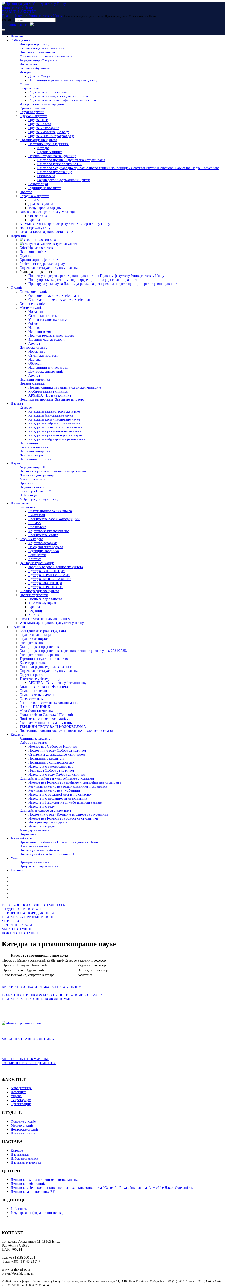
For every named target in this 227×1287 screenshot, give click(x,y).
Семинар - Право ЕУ (35, 491)
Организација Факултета (38, 140)
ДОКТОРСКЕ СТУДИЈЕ (20, 933)
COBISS (34, 523)
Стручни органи (32, 112)
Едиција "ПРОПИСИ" (45, 587)
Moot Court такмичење (36, 710)
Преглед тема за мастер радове (51, 335)
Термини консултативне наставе (44, 659)
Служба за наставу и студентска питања (58, 96)
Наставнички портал (35, 459)
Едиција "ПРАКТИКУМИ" (49, 575)
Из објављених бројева (45, 547)
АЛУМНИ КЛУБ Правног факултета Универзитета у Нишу (65, 224)
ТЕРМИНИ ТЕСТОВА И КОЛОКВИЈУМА (53, 726)
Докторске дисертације (45, 371)
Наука (15, 463)
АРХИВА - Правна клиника (49, 395)
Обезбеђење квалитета (37, 248)
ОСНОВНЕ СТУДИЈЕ (19, 925)
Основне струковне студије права (53, 295)
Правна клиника (49, 152)
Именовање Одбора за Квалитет (52, 746)
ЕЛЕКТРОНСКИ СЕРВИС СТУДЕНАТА (33, 905)
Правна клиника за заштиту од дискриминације (64, 387)
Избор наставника (24, 1158)
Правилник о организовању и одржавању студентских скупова (67, 730)
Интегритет (28, 64)
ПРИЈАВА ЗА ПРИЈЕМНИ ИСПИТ (29, 917)
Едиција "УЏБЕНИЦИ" (46, 571)
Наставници (29, 443)
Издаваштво (20, 503)
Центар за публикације (54, 172)
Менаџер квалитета (34, 830)
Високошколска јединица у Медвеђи (47, 212)
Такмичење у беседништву (40, 679)
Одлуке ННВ (38, 120)
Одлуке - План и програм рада (51, 136)
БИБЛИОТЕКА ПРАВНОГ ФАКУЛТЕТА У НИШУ (41, 987)
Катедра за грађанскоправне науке (54, 423)
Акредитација (21, 1088)
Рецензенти (37, 555)
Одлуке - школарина (43, 128)
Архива (34, 220)
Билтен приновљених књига (50, 511)
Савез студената (32, 698)
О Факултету (20, 40)
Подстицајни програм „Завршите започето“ (53, 399)
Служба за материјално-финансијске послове (62, 100)
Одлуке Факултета (33, 116)
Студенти (18, 627)
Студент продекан (33, 690)
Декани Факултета (42, 76)
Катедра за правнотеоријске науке (54, 411)
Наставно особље (33, 252)
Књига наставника (34, 447)
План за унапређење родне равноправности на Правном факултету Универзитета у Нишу (96, 276)
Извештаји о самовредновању (50, 766)
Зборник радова (31, 539)
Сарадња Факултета (34, 196)
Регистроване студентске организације (49, 702)
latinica (23, 25)
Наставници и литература (48, 367)
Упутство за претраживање (48, 531)
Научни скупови (32, 487)
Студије (25, 256)
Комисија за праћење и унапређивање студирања (57, 778)
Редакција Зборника (43, 551)
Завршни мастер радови (46, 339)
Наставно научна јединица (48, 144)
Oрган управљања (33, 108)
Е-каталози (36, 515)
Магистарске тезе (33, 479)
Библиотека (46, 176)
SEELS (33, 200)
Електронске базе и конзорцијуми (54, 519)
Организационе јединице (39, 260)
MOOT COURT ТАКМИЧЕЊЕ (25, 1059)
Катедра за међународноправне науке (56, 439)
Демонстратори (31, 455)
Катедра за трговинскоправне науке (55, 427)
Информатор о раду (34, 44)
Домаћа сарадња (40, 204)
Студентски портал (34, 639)
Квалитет (18, 734)
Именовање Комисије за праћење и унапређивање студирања (74, 782)
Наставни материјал (35, 379)
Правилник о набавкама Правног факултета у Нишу (59, 842)
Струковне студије (33, 291)
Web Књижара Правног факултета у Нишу (52, 623)
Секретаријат (29, 88)
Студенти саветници (35, 635)
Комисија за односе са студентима (45, 810)
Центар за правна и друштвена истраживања (71, 160)
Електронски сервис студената (43, 631)
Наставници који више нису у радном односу (62, 80)
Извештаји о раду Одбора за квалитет (56, 774)
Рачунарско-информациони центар (63, 180)
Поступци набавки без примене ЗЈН (47, 854)
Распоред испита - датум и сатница (46, 722)
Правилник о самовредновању (51, 762)
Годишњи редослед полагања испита (47, 667)
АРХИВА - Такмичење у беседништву (57, 683)
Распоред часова (32, 643)
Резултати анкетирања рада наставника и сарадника (67, 786)
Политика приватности (37, 52)
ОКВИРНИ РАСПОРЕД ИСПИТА (28, 913)
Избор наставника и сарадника (43, 104)
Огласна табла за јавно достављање (46, 232)
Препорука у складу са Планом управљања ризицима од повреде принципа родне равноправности (103, 284)
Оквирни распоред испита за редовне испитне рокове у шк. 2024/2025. (73, 651)
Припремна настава (34, 862)
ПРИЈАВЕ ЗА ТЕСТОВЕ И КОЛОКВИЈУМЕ (36, 999)
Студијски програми (43, 315)
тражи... (8, 20)
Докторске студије (33, 347)
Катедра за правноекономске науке (54, 431)
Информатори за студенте (47, 822)
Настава (34, 327)
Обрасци (35, 323)
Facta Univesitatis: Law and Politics (45, 619)
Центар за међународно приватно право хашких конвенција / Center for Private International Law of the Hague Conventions (128, 168)
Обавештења (38, 216)
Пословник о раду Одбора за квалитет (57, 750)
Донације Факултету (35, 228)
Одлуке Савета (39, 124)
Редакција (35, 611)
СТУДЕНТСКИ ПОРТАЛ (21, 909)
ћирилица (9, 25)
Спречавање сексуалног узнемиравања (49, 268)
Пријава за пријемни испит (40, 866)
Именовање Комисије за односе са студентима (63, 818)
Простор (26, 192)
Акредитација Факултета (38, 60)
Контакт (34, 559)
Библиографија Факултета (39, 591)
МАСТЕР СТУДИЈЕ (17, 929)
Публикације (29, 495)
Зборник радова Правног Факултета (55, 567)
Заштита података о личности (42, 48)
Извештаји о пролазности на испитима (57, 798)
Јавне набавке (21, 838)
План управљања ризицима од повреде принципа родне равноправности (83, 280)
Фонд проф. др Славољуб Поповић (46, 714)
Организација (21, 1104)
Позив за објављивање (45, 599)
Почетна (17, 36)
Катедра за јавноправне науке (50, 415)
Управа (25, 84)
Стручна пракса (31, 675)
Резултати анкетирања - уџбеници (54, 790)
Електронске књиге (43, 535)
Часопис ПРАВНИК (35, 706)
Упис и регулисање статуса (48, 319)
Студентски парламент (37, 694)
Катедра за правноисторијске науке (55, 435)
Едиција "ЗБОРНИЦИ (45, 583)
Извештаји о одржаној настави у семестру (60, 794)
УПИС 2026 (11, 921)
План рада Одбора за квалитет (51, 770)
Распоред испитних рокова (40, 655)
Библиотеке (37, 527)
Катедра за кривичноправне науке (54, 419)
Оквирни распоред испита (40, 647)
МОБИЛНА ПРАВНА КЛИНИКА (28, 1039)
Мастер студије (31, 307)
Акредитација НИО (34, 467)
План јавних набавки (36, 846)
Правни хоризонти (34, 595)
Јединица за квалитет (44, 188)
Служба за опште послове (47, 92)
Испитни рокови (41, 331)
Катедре (43, 148)
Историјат (27, 72)
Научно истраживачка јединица (52, 156)
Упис (14, 858)
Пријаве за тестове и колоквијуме (45, 718)
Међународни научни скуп (40, 499)
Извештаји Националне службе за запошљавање (65, 802)
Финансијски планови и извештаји (46, 56)
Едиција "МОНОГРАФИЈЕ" (49, 579)
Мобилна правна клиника (48, 391)
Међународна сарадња (45, 208)
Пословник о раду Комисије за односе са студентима (68, 814)
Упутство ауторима (42, 543)
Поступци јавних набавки (39, 850)
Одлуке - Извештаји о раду (48, 132)
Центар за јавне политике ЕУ (59, 164)
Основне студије (32, 303)
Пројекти (26, 483)
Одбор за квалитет (33, 742)
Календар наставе (33, 663)
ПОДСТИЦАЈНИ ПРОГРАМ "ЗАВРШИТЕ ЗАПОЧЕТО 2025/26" (52, 995)
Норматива (19, 236)
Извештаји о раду (41, 806)
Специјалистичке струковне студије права (60, 299)
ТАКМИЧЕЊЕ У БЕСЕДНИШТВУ (29, 1063)
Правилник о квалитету (46, 758)
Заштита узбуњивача (35, 68)
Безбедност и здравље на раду (42, 264)
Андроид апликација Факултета (44, 686)
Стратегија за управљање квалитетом (56, 754)
